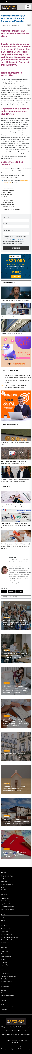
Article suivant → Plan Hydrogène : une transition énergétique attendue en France (8, 203)
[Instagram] (4, 1)
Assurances (4, 951)
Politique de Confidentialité (18, 240)
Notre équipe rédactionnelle (10, 1034)
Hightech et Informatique (8, 976)
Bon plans (4, 895)
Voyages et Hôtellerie (7, 906)
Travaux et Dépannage (7, 909)
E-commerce (4, 954)
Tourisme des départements (9, 937)
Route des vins (5, 901)
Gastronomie (5, 898)
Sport (2, 887)
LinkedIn (19, 591)
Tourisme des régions (7, 940)
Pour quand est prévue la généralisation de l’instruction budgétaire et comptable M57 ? (18, 377)
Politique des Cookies (24, 1027)
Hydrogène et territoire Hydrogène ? (12, 333)
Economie (4, 882)
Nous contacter (25, 1034)
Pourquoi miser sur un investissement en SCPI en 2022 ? (17, 381)
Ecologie (3, 990)
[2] (16, 351)
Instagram (12, 1049)
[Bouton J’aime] (29, 25)
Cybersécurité (5, 973)
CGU (24, 1031)
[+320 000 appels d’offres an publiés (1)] (16, 266)
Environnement (5, 986)
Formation (4, 962)
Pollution (3, 993)
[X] (6, 1)
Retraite (3, 920)
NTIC (2, 970)
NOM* (5, 224)
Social (3, 914)
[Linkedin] (9, 1)
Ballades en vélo (6, 929)
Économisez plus (6, 957)
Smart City (4, 979)
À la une (3, 872)
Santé (2, 918)
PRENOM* (6, 217)
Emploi (3, 959)
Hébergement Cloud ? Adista (9, 317)
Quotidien (4, 1000)
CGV (19, 1031)
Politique (3, 879)
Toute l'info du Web (7, 876)
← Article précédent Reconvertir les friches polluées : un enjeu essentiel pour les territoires (7, 192)
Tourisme (4, 925)
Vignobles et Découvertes (8, 904)
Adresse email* (8, 230)
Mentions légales (11, 1031)
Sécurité (3, 890)
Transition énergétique (7, 996)
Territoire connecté (6, 982)
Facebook (12, 591)
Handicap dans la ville (7, 1007)
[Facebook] (1, 1)
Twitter (4, 591)
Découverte (4, 932)
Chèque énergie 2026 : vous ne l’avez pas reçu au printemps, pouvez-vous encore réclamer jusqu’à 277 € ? (15, 525)
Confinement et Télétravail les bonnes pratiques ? (16, 300)
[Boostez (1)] (16, 405)
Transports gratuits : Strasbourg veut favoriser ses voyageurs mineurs (16, 386)
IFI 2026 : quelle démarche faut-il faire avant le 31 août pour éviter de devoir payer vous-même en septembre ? (16, 546)
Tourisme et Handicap (7, 934)
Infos (2, 1004)
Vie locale (4, 1010)
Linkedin (28, 1049)
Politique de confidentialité (9, 1027)
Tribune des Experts (7, 884)
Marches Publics (6, 965)
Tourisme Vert (5, 943)
